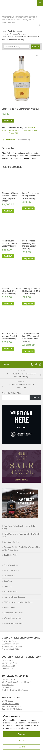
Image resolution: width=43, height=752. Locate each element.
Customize (22, 740)
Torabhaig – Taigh (10, 555)
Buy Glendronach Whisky (12, 647)
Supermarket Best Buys (13, 613)
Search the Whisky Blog (11, 393)
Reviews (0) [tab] (25, 140)
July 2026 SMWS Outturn (12, 709)
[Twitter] (36, 364)
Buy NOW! (7, 121)
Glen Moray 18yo (8, 666)
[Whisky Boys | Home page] (21, 6)
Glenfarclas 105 (8, 660)
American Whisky (10, 17)
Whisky (12, 22)
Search (36, 397)
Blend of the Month (11, 570)
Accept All (21, 734)
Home (4, 31)
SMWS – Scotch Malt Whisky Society (18, 602)
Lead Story (8, 586)
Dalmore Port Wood (9, 663)
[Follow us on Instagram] (39, 364)
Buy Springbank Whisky (11, 649)
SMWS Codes (9, 608)
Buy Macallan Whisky (10, 644)
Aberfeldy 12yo (7, 685)
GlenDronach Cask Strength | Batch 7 (16, 682)
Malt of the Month (10, 592)
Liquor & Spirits (8, 133)
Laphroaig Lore (7, 668)
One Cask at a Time (12, 542)
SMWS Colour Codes (10, 704)
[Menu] (40, 3)
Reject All (21, 747)
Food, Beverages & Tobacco (29, 130)
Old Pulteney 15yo (9, 679)
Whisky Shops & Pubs (13, 618)
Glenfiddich (6, 687)
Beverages (25, 17)
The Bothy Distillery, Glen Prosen (15, 690)
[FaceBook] (32, 364)
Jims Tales (8, 581)
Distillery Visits (9, 576)
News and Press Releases (14, 597)
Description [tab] (10, 140)
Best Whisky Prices (11, 565)
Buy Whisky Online (9, 641)
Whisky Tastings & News (13, 623)
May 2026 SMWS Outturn (12, 706)
